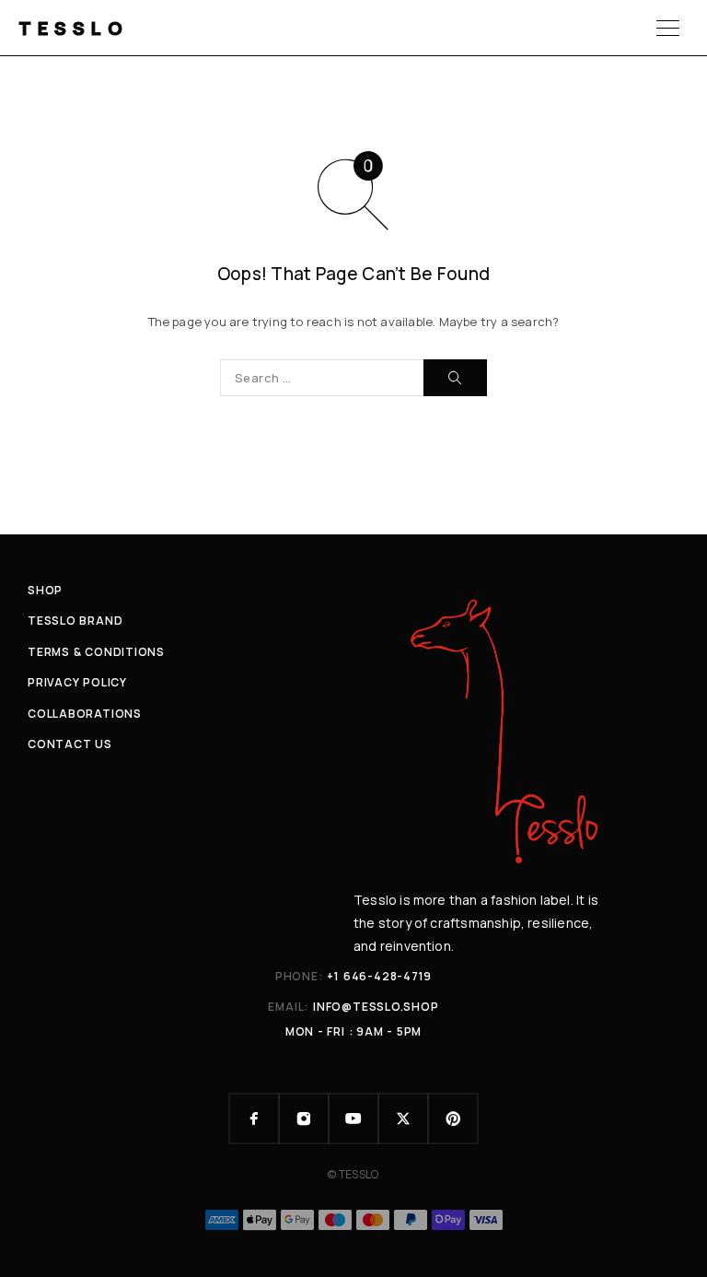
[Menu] (668, 27)
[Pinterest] (453, 1118)
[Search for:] (321, 377)
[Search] (455, 377)
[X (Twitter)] (403, 1118)
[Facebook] (254, 1118)
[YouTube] (353, 1118)
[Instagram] (304, 1118)
